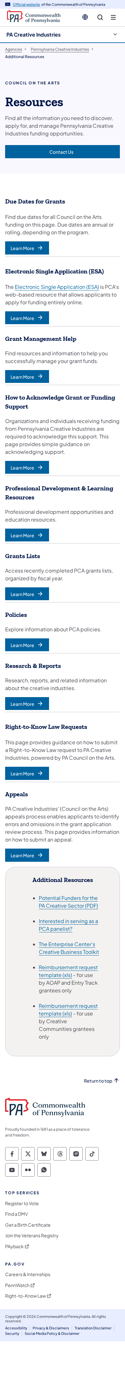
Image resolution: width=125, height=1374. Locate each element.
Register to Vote (22, 1203)
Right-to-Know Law (25, 1296)
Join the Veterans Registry (32, 1235)
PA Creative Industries (33, 34)
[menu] (113, 17)
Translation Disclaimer (93, 1328)
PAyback (14, 1246)
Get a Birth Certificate (28, 1225)
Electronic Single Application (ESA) (57, 286)
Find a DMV (16, 1214)
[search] (100, 17)
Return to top (98, 1081)
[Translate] (85, 17)
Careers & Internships (27, 1274)
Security (12, 1333)
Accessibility (16, 1328)
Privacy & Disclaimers (51, 1328)
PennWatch (17, 1285)
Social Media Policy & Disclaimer (52, 1333)
